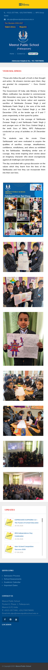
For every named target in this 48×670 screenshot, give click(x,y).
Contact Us (21, 54)
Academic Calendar (12, 582)
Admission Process (12, 576)
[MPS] (24, 36)
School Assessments (12, 579)
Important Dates (11, 585)
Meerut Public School (23, 666)
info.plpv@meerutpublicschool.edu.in (20, 19)
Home (12, 54)
